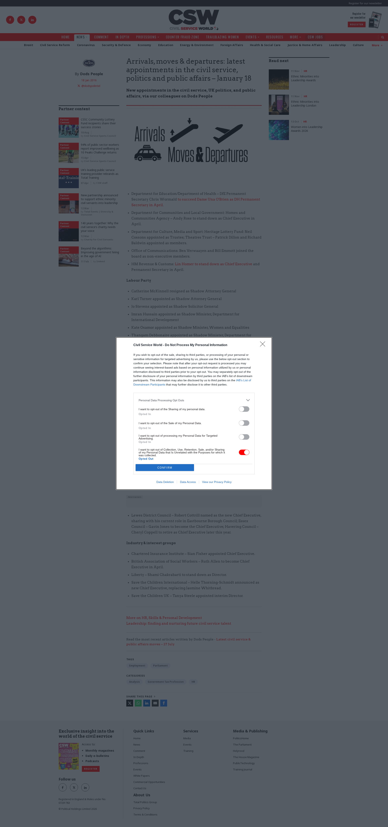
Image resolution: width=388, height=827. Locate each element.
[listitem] (194, 400)
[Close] (264, 345)
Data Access (188, 482)
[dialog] (194, 413)
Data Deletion (165, 482)
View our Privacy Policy (217, 482)
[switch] (244, 409)
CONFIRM (164, 467)
